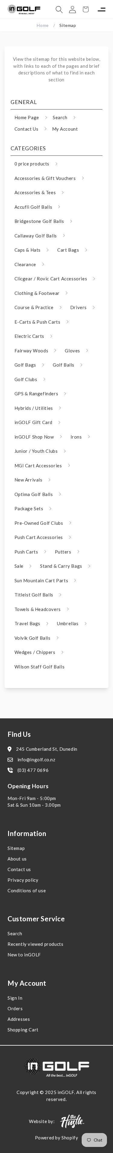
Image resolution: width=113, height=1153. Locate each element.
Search (60, 117)
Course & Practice (34, 307)
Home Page (26, 117)
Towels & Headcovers (37, 609)
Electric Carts (29, 336)
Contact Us (26, 129)
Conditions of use (27, 890)
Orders (15, 1008)
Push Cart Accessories (38, 537)
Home (43, 25)
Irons (76, 436)
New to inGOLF (24, 954)
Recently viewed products (35, 944)
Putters (63, 551)
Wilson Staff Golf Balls (39, 666)
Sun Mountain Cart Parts (41, 580)
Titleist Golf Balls (33, 594)
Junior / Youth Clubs (36, 451)
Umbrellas (67, 623)
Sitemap (16, 848)
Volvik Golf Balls (32, 638)
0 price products (32, 163)
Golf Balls (63, 364)
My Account (65, 129)
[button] (59, 9)
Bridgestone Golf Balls (39, 221)
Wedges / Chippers (34, 652)
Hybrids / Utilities (33, 408)
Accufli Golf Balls (33, 207)
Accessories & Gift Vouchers (45, 178)
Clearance (25, 264)
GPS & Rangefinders (36, 393)
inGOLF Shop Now (34, 436)
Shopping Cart (23, 1029)
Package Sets (28, 508)
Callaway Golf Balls (35, 235)
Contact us (19, 869)
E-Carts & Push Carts (37, 322)
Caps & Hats (27, 250)
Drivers (78, 307)
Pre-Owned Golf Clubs (38, 523)
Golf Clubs (25, 379)
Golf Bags (25, 364)
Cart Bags (68, 250)
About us (17, 858)
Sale (19, 566)
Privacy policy (23, 880)
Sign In (15, 998)
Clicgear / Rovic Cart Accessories (50, 278)
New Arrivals (28, 479)
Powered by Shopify (56, 1137)
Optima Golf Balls (33, 494)
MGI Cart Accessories (38, 465)
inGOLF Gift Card (33, 422)
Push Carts (26, 551)
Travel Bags (27, 623)
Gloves (72, 350)
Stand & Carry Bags (61, 566)
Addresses (19, 1019)
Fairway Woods (31, 350)
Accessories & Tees (35, 192)
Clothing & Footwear (37, 293)
